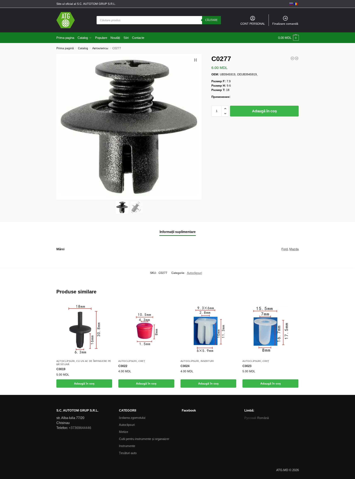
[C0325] (296, 58)
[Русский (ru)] (291, 3)
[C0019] (84, 329)
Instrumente (127, 446)
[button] (225, 108)
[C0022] (146, 329)
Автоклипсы (100, 48)
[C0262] (292, 58)
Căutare (211, 20)
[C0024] (208, 329)
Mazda (294, 249)
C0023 (246, 366)
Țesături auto (128, 453)
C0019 (60, 369)
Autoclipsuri (194, 272)
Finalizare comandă (285, 23)
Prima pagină (65, 48)
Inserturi (207, 361)
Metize (123, 432)
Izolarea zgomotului (132, 417)
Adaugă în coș (264, 111)
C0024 (185, 366)
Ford (284, 249)
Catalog (83, 48)
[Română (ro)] (296, 3)
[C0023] (270, 329)
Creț (141, 361)
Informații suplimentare (178, 232)
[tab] (177, 232)
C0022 (122, 366)
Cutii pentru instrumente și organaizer (144, 439)
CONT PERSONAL (252, 23)
